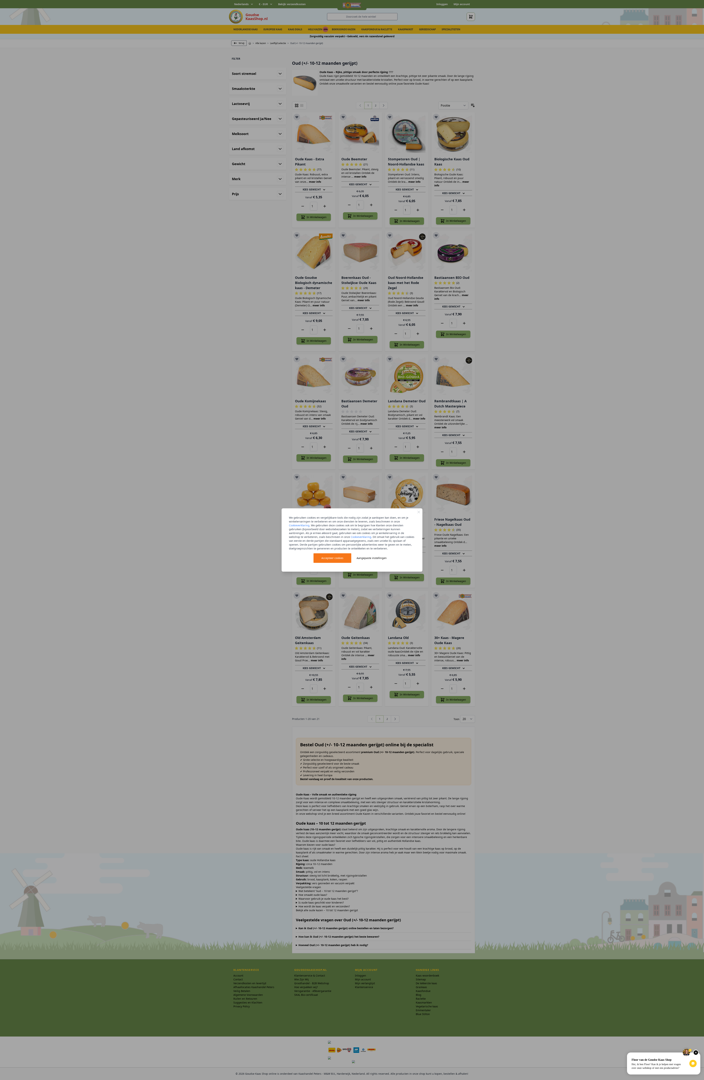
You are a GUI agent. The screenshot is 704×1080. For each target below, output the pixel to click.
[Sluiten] (419, 512)
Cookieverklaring (299, 525)
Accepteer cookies (332, 558)
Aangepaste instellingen (372, 558)
